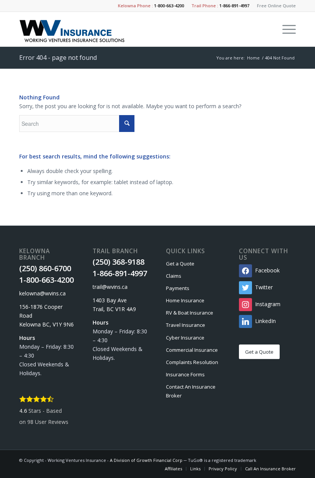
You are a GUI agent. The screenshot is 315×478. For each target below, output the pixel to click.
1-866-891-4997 (234, 5)
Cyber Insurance (185, 337)
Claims (173, 275)
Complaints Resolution (192, 362)
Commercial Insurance (192, 349)
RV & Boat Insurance (189, 312)
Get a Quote (180, 263)
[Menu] (285, 29)
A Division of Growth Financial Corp (146, 460)
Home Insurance (185, 300)
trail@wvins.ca (110, 286)
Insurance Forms (185, 374)
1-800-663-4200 (169, 5)
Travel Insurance (185, 324)
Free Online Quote (276, 5)
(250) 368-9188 (118, 262)
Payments (177, 288)
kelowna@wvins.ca (42, 293)
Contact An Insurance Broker (191, 391)
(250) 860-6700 (45, 268)
